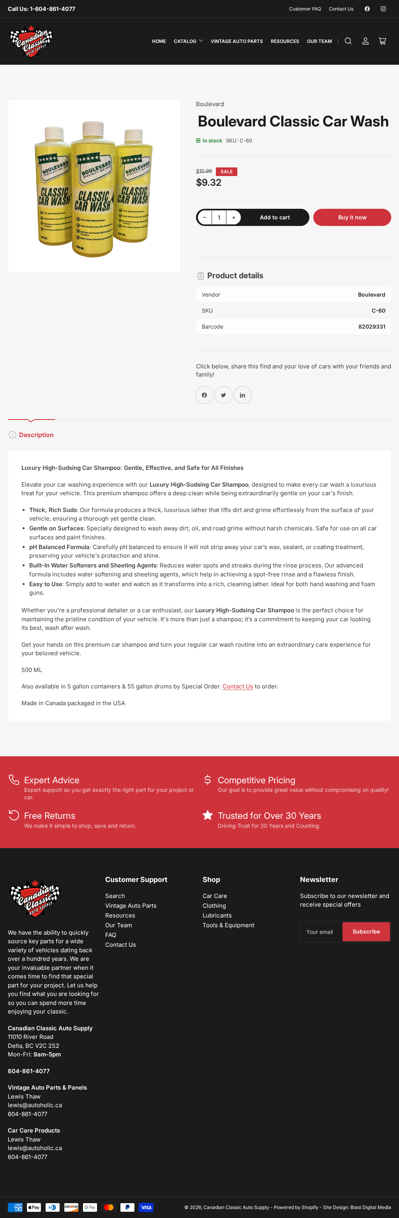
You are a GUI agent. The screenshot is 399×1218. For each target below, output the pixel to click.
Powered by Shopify (296, 1207)
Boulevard (210, 104)
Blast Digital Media (370, 1207)
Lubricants (217, 915)
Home (159, 41)
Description (36, 435)
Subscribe (366, 931)
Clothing (214, 905)
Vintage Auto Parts (237, 41)
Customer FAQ (305, 9)
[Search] (348, 41)
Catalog (185, 41)
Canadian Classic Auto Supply (236, 1207)
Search (115, 896)
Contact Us (341, 9)
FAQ (110, 935)
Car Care (215, 896)
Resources (285, 41)
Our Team (319, 41)
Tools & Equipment (228, 925)
